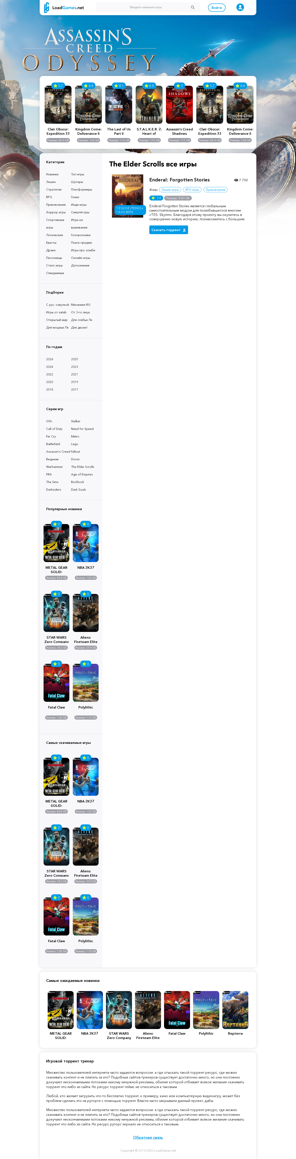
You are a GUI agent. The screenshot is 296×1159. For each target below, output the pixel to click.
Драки (50, 250)
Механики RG (80, 305)
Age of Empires (82, 474)
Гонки (75, 197)
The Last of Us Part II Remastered (118, 131)
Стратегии (54, 189)
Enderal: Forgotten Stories (179, 180)
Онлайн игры (80, 258)
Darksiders (53, 490)
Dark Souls (78, 490)
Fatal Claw (56, 707)
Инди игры (78, 205)
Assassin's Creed (58, 452)
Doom (75, 459)
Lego (74, 444)
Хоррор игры (56, 212)
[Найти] (193, 7)
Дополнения (80, 265)
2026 (49, 359)
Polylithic (85, 707)
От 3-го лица (80, 312)
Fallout (75, 452)
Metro (75, 436)
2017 (74, 389)
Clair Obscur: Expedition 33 (58, 131)
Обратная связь (148, 1137)
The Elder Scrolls (82, 467)
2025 (74, 359)
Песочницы (54, 258)
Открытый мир (57, 320)
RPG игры (192, 190)
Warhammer (54, 467)
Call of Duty (54, 429)
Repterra (235, 1033)
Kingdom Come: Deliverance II (88, 131)
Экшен (51, 182)
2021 (74, 374)
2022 (49, 374)
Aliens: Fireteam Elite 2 (86, 639)
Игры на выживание (79, 223)
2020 (49, 382)
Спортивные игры (55, 223)
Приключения (56, 205)
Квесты (51, 243)
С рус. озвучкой (57, 305)
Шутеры (77, 182)
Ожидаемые (55, 273)
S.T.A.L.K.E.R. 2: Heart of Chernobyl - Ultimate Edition (149, 131)
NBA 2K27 (85, 567)
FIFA (49, 474)
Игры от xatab (56, 312)
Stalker (75, 421)
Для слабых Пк (81, 320)
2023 (74, 367)
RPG (49, 197)
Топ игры (77, 174)
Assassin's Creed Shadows (179, 131)
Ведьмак (52, 459)
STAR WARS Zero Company (56, 639)
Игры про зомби (83, 250)
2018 (49, 389)
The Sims (52, 482)
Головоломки (81, 235)
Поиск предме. (82, 243)
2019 (74, 382)
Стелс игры (54, 265)
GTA (49, 421)
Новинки (52, 174)
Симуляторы (80, 212)
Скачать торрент (166, 230)
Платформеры (81, 189)
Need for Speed (82, 429)
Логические (54, 235)
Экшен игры (170, 190)
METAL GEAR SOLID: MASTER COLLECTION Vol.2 (56, 569)
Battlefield (53, 444)
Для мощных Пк (57, 327)
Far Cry (51, 436)
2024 (49, 367)
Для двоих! (79, 327)
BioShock (77, 482)
